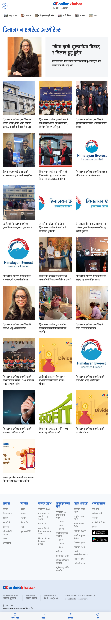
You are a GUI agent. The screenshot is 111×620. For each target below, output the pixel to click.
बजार (23, 509)
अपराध (28, 15)
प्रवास (5, 538)
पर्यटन (23, 513)
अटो (22, 527)
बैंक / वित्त (25, 522)
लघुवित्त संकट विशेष (79, 518)
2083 (61, 547)
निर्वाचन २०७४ (80, 531)
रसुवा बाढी (13, 15)
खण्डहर (82, 15)
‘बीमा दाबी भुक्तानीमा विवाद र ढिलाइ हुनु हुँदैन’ (76, 50)
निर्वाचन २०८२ (79, 547)
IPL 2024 (42, 523)
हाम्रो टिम (95, 509)
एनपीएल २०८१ (44, 509)
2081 (61, 525)
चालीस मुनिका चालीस (62, 535)
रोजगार (23, 518)
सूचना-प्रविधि (26, 531)
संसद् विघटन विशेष (79, 525)
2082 (61, 529)
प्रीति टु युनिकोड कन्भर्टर (62, 562)
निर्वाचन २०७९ (79, 542)
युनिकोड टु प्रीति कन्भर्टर (62, 569)
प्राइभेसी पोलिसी (98, 522)
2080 (61, 521)
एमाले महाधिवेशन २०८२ (81, 553)
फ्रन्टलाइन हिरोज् (62, 556)
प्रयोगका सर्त (97, 513)
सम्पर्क (94, 527)
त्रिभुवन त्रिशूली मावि (47, 15)
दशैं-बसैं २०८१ (79, 563)
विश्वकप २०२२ (79, 559)
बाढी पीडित (67, 15)
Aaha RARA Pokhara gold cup (44, 531)
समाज (5, 509)
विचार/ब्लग (7, 513)
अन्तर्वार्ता (6, 522)
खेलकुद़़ (6, 527)
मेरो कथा (59, 551)
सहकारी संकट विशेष (79, 511)
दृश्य (95, 15)
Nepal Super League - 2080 (44, 541)
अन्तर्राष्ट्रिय (7, 543)
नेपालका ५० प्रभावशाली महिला (61, 515)
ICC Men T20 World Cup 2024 (44, 516)
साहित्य (5, 518)
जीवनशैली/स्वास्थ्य (7, 533)
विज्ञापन (95, 518)
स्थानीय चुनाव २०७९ (79, 537)
